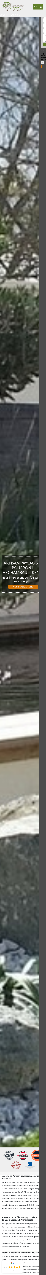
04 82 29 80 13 (6, 15)
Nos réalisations (23, 587)
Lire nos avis (12, 1270)
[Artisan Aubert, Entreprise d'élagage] (13, 7)
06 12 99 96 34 (17, 15)
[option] (23, 637)
